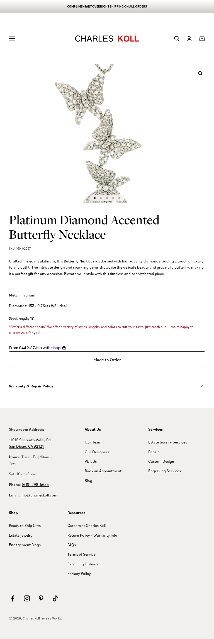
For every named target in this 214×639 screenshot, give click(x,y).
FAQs (71, 544)
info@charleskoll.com (39, 495)
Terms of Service (81, 554)
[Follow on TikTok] (55, 598)
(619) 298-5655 (35, 484)
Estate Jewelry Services (167, 442)
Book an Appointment (103, 470)
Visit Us (91, 461)
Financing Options (82, 563)
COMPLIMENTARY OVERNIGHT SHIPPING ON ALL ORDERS (107, 6)
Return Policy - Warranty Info (92, 535)
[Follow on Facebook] (12, 598)
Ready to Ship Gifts (25, 525)
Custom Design (161, 461)
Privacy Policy (79, 573)
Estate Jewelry (21, 535)
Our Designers (97, 451)
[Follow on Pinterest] (41, 598)
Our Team (93, 442)
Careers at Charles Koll (86, 525)
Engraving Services (164, 470)
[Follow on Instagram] (27, 598)
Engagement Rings (25, 544)
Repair (153, 451)
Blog (88, 480)
